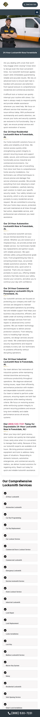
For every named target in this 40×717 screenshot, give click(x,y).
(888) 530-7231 (16, 424)
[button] (37, 12)
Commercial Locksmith (14, 560)
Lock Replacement (12, 623)
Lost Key (9, 644)
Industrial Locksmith (13, 602)
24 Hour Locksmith (12, 497)
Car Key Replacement (13, 528)
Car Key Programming (13, 518)
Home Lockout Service (14, 592)
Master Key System (12, 666)
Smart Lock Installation (14, 708)
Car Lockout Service (13, 539)
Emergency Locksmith (13, 571)
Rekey (8, 676)
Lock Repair (10, 613)
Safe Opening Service (13, 697)
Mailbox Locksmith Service (15, 655)
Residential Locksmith (13, 687)
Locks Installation (12, 634)
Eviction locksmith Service (15, 581)
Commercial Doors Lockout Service (18, 550)
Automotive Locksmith (14, 507)
